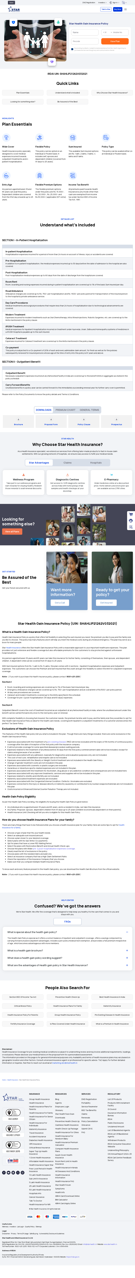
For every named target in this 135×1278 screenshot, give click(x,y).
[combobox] (46, 41)
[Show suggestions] (51, 41)
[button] (93, 12)
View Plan (68, 70)
